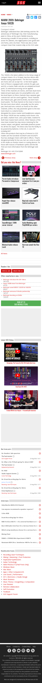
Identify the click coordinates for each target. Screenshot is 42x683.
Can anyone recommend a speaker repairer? (17, 509)
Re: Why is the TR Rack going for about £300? (17, 462)
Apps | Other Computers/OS (13, 572)
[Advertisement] (21, 322)
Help (34, 647)
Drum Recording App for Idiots (12, 518)
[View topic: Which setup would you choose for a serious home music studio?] (40, 530)
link (11, 175)
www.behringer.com (8, 153)
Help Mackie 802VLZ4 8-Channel (13, 505)
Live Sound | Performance (13, 574)
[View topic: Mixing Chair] (40, 534)
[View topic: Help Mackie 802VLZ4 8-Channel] (40, 505)
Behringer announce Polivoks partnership (16, 291)
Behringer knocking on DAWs (12, 295)
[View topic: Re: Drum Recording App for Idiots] (40, 479)
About (8, 647)
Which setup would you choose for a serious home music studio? (20, 530)
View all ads (6, 271)
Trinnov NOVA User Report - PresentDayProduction (21, 410)
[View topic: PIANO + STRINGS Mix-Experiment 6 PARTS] (40, 538)
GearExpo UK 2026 (21, 386)
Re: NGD (4, 471)
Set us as (35, 14)
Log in (4, 3)
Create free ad (18, 271)
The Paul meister (7, 456)
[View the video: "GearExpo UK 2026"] (21, 376)
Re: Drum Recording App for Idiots (14, 479)
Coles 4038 (5, 513)
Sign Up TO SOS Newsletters (21, 303)
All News (4, 253)
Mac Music (7, 569)
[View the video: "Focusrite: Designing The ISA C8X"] (21, 352)
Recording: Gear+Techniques (9, 484)
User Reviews (8, 584)
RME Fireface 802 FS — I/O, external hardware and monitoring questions (20, 522)
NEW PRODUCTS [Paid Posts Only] (16, 565)
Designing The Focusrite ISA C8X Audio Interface (21, 363)
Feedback (6, 592)
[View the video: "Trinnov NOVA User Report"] (21, 399)
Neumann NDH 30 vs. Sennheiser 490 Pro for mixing (20, 542)
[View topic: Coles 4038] (40, 513)
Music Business (8, 579)
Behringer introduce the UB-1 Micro (14, 280)
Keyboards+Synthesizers (8, 467)
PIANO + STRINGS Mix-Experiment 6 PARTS (16, 538)
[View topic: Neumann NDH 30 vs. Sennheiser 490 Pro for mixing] (40, 543)
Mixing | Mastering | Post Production (17, 557)
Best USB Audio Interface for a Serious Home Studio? (20, 526)
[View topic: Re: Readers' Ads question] (40, 453)
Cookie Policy (26, 647)
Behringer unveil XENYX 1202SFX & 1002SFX (17, 287)
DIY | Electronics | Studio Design (15, 577)
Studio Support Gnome (9, 474)
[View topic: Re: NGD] (40, 471)
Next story (33, 158)
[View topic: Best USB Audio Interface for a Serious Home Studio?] (40, 526)
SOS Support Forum (7, 458)
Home (3, 15)
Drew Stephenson (7, 491)
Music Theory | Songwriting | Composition (18, 582)
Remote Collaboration (11, 587)
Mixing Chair (6, 534)
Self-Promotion (8, 589)
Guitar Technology (6, 476)
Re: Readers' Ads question (11, 453)
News (9, 15)
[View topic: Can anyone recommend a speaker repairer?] (40, 509)
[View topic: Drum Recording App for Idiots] (40, 518)
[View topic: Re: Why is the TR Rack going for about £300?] (40, 462)
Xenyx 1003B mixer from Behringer (14, 283)
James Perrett (6, 482)
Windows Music (9, 567)
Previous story (10, 158)
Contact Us (16, 647)
